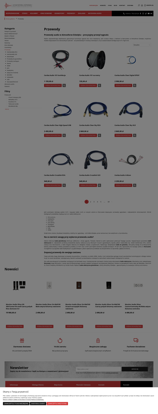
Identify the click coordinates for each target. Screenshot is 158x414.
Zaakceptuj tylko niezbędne (16, 403)
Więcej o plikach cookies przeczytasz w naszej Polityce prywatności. (23, 399)
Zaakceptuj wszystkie (57, 403)
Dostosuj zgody (38, 403)
